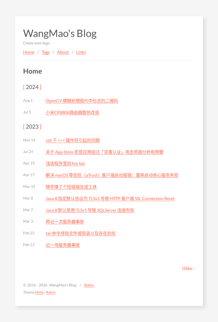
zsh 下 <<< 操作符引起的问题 (73, 140)
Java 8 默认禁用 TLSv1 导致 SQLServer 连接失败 (90, 210)
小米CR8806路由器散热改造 (72, 112)
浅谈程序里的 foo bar (65, 163)
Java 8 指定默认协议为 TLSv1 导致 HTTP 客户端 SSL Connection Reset (110, 198)
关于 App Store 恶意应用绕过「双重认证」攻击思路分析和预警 (105, 151)
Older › (188, 268)
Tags (46, 51)
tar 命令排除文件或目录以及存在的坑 (81, 233)
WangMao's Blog (60, 33)
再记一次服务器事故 (65, 221)
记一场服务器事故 (63, 244)
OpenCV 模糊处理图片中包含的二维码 (82, 100)
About (63, 51)
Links (81, 51)
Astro (50, 292)
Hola (39, 292)
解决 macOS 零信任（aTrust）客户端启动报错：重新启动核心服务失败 (112, 174)
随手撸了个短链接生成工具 (71, 186)
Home (28, 51)
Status (89, 285)
